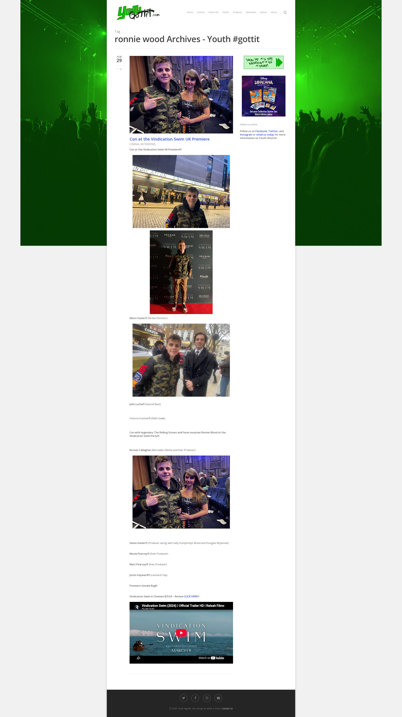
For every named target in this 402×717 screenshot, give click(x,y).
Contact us (227, 708)
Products (237, 12)
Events (225, 12)
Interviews (251, 12)
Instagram (246, 134)
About (274, 12)
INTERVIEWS (148, 144)
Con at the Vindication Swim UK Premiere (169, 139)
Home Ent (213, 12)
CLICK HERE (190, 596)
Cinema (201, 12)
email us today (265, 134)
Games (263, 12)
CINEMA (134, 144)
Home (190, 12)
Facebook (261, 131)
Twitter (273, 131)
